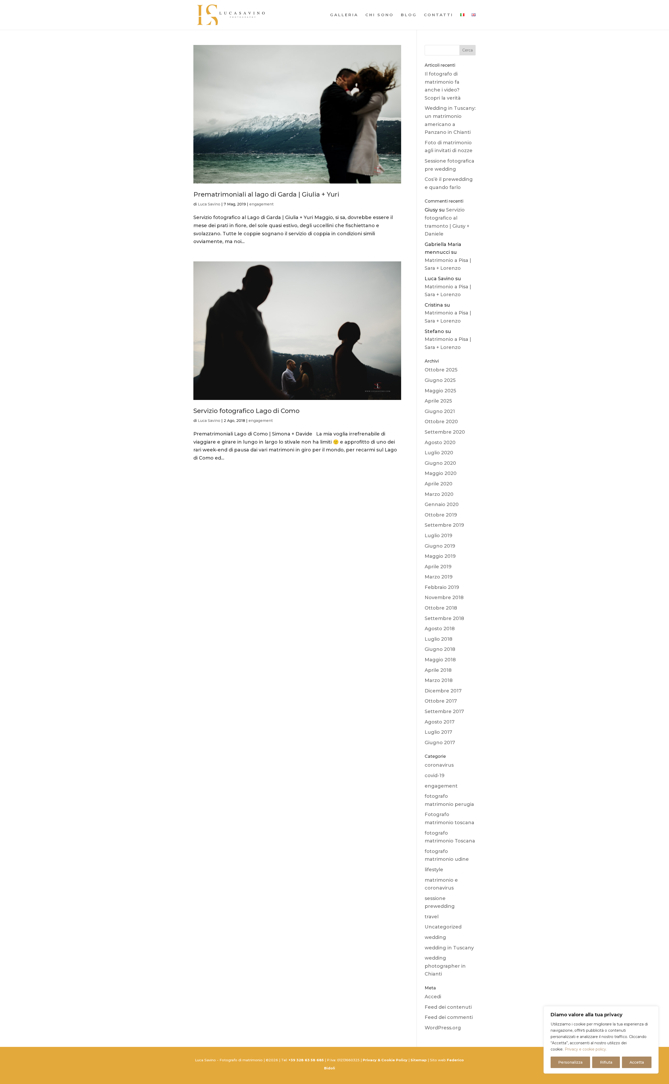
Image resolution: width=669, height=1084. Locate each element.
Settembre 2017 (444, 711)
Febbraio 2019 (442, 587)
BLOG (409, 15)
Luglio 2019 (438, 535)
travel (432, 917)
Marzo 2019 (439, 577)
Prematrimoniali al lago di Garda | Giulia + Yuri (266, 194)
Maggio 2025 (440, 391)
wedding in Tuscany (449, 948)
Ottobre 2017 (441, 701)
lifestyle (434, 870)
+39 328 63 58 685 (307, 1060)
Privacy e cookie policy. (586, 1049)
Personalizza (570, 1062)
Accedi (433, 997)
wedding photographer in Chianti (445, 966)
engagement (261, 204)
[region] (601, 1040)
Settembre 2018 (444, 618)
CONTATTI (438, 15)
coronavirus (439, 765)
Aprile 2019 (438, 567)
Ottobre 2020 (441, 422)
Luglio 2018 (438, 639)
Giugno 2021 (440, 411)
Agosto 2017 (439, 722)
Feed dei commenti (449, 1017)
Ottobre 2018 (441, 608)
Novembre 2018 (444, 597)
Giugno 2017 (440, 742)
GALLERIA (344, 15)
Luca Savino (209, 204)
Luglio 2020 (439, 453)
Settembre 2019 (444, 525)
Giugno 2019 (440, 546)
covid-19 (435, 775)
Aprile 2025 (438, 401)
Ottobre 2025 (441, 370)
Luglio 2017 (438, 732)
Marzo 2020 (439, 494)
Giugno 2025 (440, 380)
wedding (435, 937)
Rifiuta (606, 1062)
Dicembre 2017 (443, 691)
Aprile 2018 (438, 670)
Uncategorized (443, 927)
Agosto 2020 (440, 442)
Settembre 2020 (445, 432)
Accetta (637, 1062)
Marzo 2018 (439, 680)
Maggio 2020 (441, 473)
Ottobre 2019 (441, 515)
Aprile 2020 (438, 484)
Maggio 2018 (440, 660)
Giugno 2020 (440, 463)
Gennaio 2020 (442, 504)
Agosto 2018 (440, 629)
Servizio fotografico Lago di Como (246, 411)
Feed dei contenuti (448, 1007)
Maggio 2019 (440, 556)
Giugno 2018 (440, 649)
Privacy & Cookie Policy (385, 1060)
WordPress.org (443, 1028)
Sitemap (419, 1060)
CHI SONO (379, 15)
